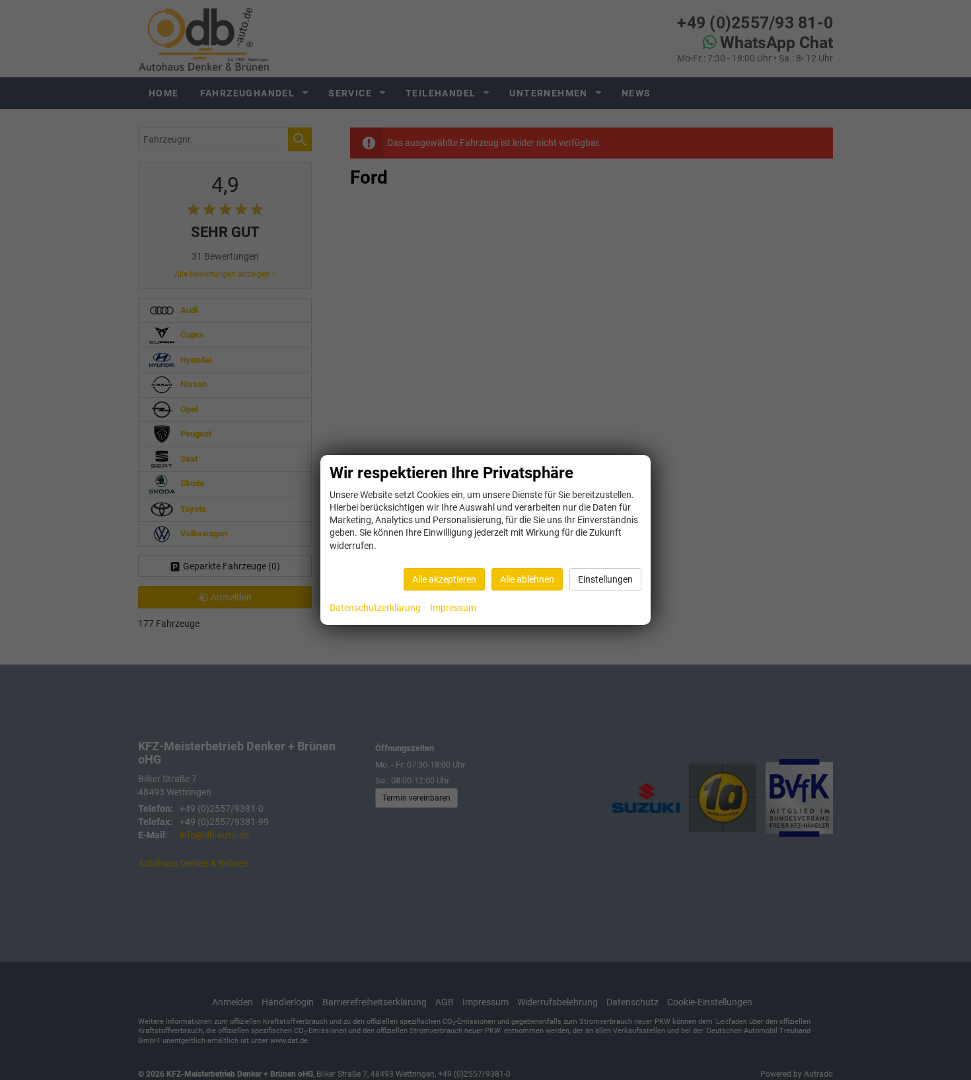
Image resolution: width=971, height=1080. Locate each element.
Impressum (453, 607)
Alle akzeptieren (444, 579)
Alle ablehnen (527, 579)
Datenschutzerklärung (375, 607)
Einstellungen (605, 579)
